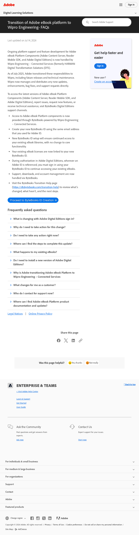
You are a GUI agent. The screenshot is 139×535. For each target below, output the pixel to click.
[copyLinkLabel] (80, 341)
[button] (121, 4)
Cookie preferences (74, 524)
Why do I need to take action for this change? (39, 227)
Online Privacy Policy (40, 313)
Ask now (20, 440)
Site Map (9, 529)
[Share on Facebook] (59, 341)
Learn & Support (23, 399)
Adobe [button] (8, 499)
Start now (82, 440)
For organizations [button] (14, 476)
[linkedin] (50, 518)
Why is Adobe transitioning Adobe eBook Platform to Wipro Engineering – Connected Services (44, 274)
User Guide (21, 407)
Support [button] (9, 484)
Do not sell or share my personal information (103, 524)
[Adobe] (9, 4)
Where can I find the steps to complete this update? (43, 243)
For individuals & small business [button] (21, 461)
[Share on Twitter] (66, 341)
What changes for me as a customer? (34, 285)
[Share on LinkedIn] (73, 341)
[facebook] (32, 518)
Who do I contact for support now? (33, 293)
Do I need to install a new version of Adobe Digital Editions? (42, 262)
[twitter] (44, 518)
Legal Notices (15, 313)
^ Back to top (130, 384)
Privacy (48, 524)
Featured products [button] (14, 507)
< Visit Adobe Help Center (27, 391)
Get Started (21, 403)
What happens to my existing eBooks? (35, 252)
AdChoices (22, 529)
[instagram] (38, 518)
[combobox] (106, 22)
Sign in (131, 4)
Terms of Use (58, 524)
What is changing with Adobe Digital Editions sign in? (43, 218)
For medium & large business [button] (20, 469)
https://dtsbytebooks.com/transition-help (35, 187)
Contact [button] (9, 491)
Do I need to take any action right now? (36, 235)
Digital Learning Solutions (18, 12)
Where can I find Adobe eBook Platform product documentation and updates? (41, 303)
